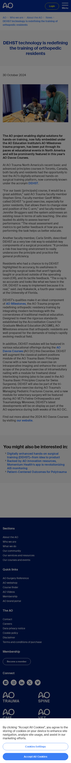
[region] (35, 740)
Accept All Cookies (35, 756)
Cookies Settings (35, 746)
